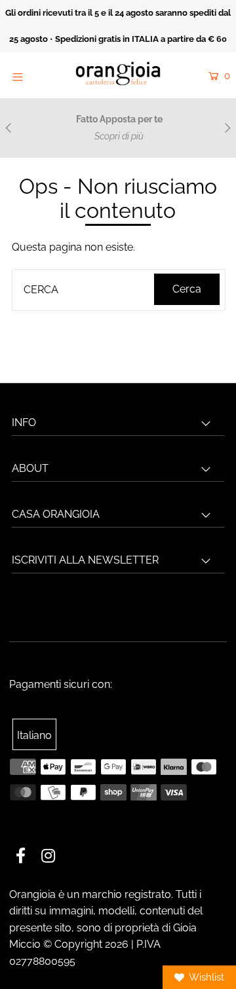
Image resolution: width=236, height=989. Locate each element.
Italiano (34, 735)
